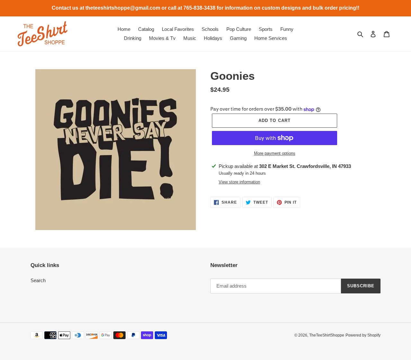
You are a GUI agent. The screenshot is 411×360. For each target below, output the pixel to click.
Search (38, 280)
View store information (239, 182)
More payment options (274, 153)
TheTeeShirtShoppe (326, 335)
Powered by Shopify (362, 335)
